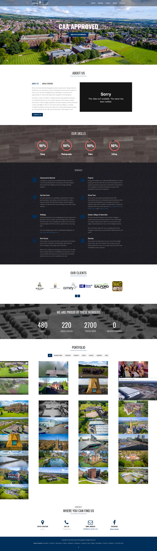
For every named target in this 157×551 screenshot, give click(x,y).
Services (100, 3)
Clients (108, 3)
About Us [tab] (35, 83)
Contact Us (37, 114)
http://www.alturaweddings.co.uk (49, 232)
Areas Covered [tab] (47, 83)
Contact (122, 3)
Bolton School (92, 208)
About (93, 3)
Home (87, 3)
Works (115, 3)
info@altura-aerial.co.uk (90, 529)
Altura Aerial (114, 529)
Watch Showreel (78, 34)
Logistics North (103, 208)
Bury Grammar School (115, 206)
